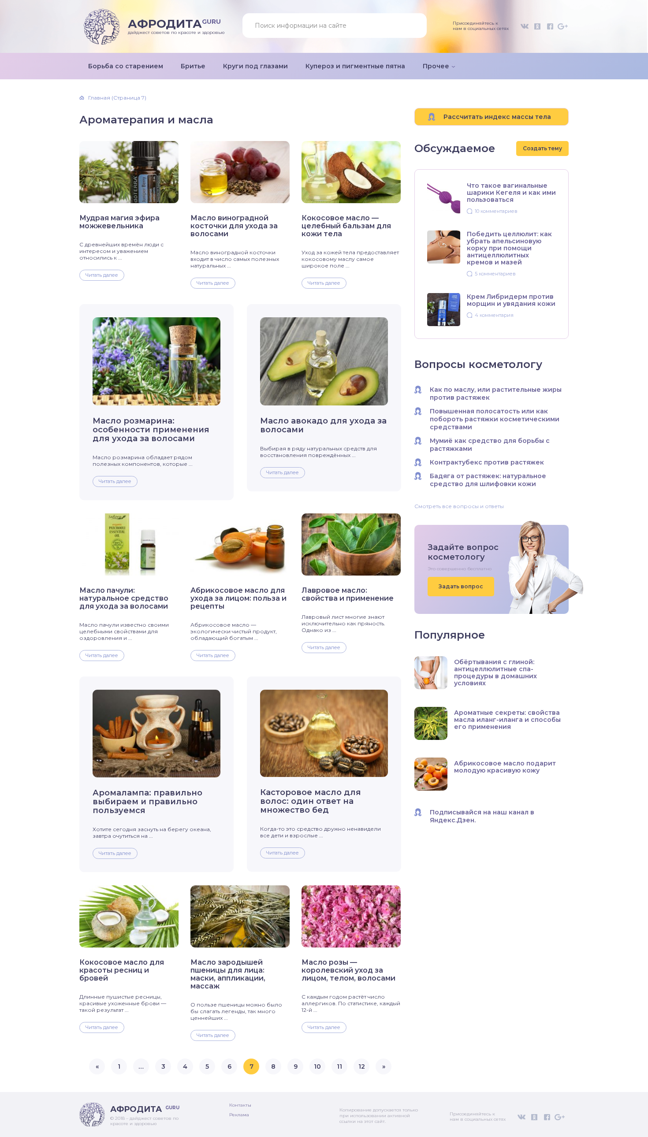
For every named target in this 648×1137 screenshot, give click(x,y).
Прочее (436, 66)
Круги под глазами (255, 66)
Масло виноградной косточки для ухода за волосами (234, 226)
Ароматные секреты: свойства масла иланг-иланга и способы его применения (507, 719)
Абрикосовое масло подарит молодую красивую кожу (505, 767)
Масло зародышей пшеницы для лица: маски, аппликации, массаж (227, 974)
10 (317, 1066)
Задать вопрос (461, 586)
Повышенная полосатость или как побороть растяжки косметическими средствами (494, 419)
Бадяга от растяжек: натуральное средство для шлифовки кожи (488, 480)
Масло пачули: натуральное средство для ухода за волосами (123, 598)
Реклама (239, 1115)
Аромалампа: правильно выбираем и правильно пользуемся (147, 801)
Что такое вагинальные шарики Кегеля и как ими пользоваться (511, 193)
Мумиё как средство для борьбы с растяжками (490, 445)
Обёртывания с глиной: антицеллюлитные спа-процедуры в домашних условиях (495, 672)
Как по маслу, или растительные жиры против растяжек (496, 393)
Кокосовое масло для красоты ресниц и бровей (121, 970)
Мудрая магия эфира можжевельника (119, 222)
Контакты (240, 1105)
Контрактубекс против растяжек (487, 462)
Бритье (193, 66)
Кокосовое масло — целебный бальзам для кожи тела (346, 226)
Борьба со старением (125, 66)
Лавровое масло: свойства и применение (348, 594)
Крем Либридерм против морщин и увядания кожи (511, 300)
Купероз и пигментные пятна (355, 66)
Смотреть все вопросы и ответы (459, 506)
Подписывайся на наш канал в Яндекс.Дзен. (482, 816)
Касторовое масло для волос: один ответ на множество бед (310, 801)
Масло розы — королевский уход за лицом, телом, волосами (348, 970)
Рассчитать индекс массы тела (497, 117)
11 (339, 1066)
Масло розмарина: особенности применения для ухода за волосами (151, 429)
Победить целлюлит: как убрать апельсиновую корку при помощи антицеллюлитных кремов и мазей (509, 248)
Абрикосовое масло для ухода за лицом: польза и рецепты (238, 598)
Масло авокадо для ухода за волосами (323, 425)
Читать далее (102, 275)
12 (361, 1066)
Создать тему (542, 148)
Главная (99, 98)
